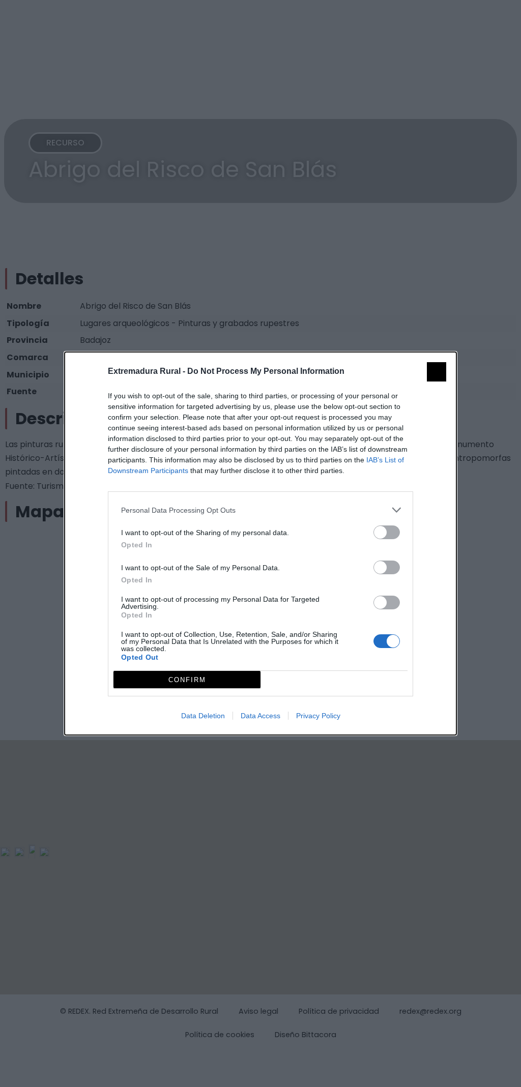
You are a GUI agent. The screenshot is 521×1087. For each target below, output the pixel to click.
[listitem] (260, 510)
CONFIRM (187, 680)
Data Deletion (203, 716)
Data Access (260, 716)
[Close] (436, 371)
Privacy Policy (318, 716)
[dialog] (260, 543)
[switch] (386, 532)
